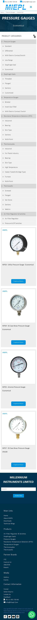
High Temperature (11, 167)
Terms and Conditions (21, 610)
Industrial (8, 121)
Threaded (8, 79)
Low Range (9, 60)
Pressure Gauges (10, 42)
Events (6, 580)
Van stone (8, 200)
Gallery (6, 577)
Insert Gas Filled (10, 107)
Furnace (8, 177)
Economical (9, 69)
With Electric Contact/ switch (15, 111)
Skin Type (8, 130)
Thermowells (8, 186)
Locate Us (7, 594)
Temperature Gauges (11, 97)
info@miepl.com (11, 602)
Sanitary (8, 135)
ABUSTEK (7, 565)
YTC (5, 559)
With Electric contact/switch (15, 55)
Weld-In (7, 209)
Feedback (7, 597)
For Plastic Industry (12, 153)
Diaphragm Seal (10, 65)
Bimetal (7, 102)
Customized (9, 93)
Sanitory (8, 88)
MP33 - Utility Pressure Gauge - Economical (18, 265)
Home (2, 12)
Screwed (8, 191)
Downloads (8, 521)
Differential (9, 51)
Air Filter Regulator (11, 219)
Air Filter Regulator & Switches (14, 214)
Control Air (8, 562)
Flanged (7, 83)
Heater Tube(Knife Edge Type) (15, 172)
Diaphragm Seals (10, 74)
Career (6, 589)
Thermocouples (9, 144)
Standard (8, 46)
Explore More (18, 281)
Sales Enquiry (8, 592)
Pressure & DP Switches (13, 223)
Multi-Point (9, 139)
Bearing (7, 125)
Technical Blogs (9, 523)
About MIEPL (8, 518)
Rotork (6, 567)
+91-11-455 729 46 (12, 600)
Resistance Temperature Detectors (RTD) (18, 116)
